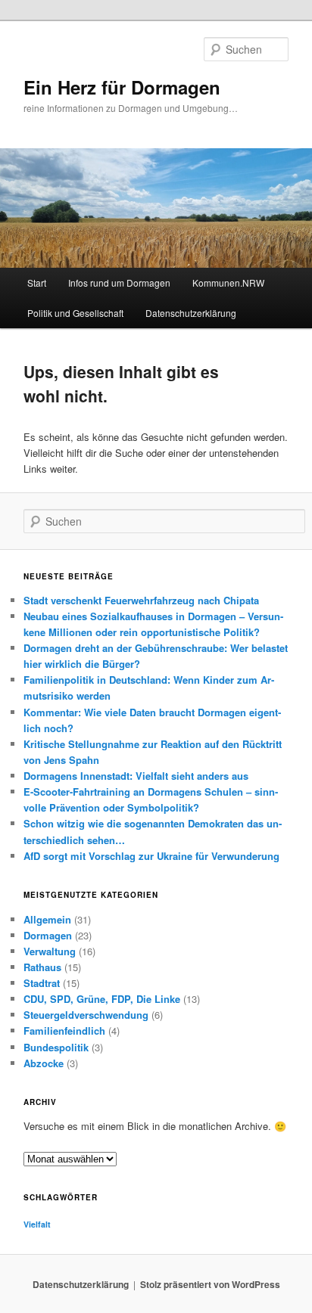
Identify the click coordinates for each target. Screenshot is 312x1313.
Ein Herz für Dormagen (121, 87)
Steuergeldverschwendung (85, 1014)
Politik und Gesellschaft (75, 312)
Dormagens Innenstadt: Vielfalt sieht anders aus (135, 775)
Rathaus (42, 967)
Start (36, 282)
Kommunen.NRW (228, 282)
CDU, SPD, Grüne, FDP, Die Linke (101, 999)
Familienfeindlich (64, 1030)
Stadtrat (41, 983)
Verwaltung (49, 951)
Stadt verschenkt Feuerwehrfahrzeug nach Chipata (141, 600)
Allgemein (47, 919)
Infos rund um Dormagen (119, 282)
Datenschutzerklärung (190, 312)
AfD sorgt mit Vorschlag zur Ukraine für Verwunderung (151, 856)
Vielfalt (37, 1224)
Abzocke (43, 1063)
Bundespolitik (56, 1047)
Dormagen (47, 935)
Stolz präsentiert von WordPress (210, 1284)
